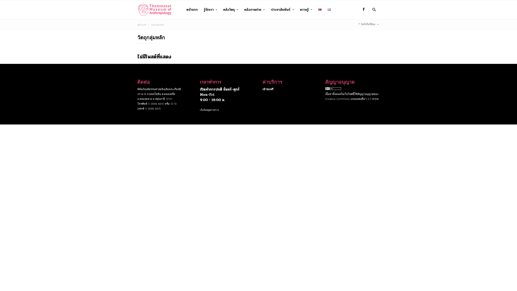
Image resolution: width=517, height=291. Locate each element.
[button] (374, 10)
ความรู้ (304, 9)
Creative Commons (337, 98)
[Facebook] (363, 9)
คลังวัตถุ (229, 9)
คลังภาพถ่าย (252, 9)
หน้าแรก (192, 9)
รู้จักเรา (209, 9)
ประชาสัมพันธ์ (280, 9)
